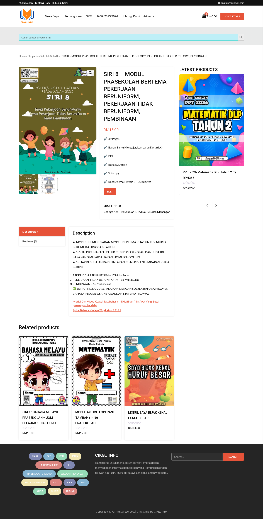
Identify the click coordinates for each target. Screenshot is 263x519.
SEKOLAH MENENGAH (72, 473)
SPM (89, 16)
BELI (109, 191)
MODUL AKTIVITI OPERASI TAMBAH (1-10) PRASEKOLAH (94, 417)
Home (22, 56)
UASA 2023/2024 (107, 16)
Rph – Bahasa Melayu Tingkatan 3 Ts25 (97, 310)
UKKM (54, 491)
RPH (61, 456)
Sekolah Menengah (158, 211)
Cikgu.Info (143, 511)
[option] (211, 134)
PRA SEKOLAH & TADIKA (39, 473)
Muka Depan (26, 2)
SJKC (56, 482)
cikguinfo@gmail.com (232, 2)
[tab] (42, 231)
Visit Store (232, 16)
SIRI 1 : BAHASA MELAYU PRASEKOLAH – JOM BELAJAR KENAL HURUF (40, 417)
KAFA (75, 456)
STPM (39, 491)
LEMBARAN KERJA (48, 465)
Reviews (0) (29, 241)
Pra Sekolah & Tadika (48, 56)
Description (30, 231)
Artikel (147, 16)
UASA (35, 456)
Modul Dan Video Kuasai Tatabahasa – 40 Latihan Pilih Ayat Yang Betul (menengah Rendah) (116, 303)
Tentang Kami (42, 2)
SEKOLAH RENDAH (35, 482)
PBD (69, 465)
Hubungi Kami (60, 2)
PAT (49, 456)
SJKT (69, 482)
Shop (31, 56)
